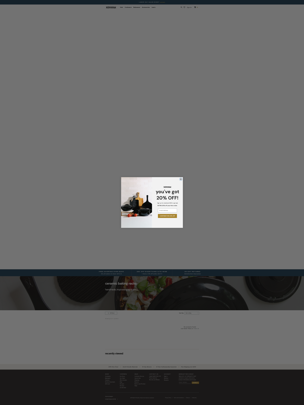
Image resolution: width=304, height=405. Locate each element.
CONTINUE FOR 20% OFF (167, 216)
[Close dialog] (180, 179)
